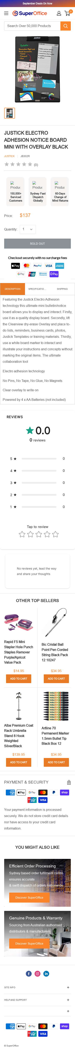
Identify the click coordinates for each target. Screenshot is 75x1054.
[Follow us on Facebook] (29, 973)
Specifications (37, 289)
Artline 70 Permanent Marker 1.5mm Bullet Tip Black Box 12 (55, 735)
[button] (37, 458)
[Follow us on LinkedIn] (46, 973)
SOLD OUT (37, 243)
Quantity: (10, 229)
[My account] (59, 13)
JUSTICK (9, 156)
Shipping (62, 289)
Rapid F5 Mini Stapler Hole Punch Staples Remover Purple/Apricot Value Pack (18, 652)
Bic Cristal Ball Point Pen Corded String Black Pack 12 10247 (55, 652)
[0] (67, 13)
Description (12, 289)
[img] (18, 165)
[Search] (65, 26)
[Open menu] (6, 13)
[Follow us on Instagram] (37, 973)
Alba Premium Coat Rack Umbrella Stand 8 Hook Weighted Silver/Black (18, 736)
